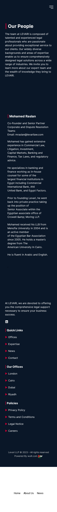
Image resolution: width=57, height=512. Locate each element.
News (10, 350)
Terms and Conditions (20, 416)
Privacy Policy (15, 410)
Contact (11, 357)
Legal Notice (14, 423)
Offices (11, 337)
